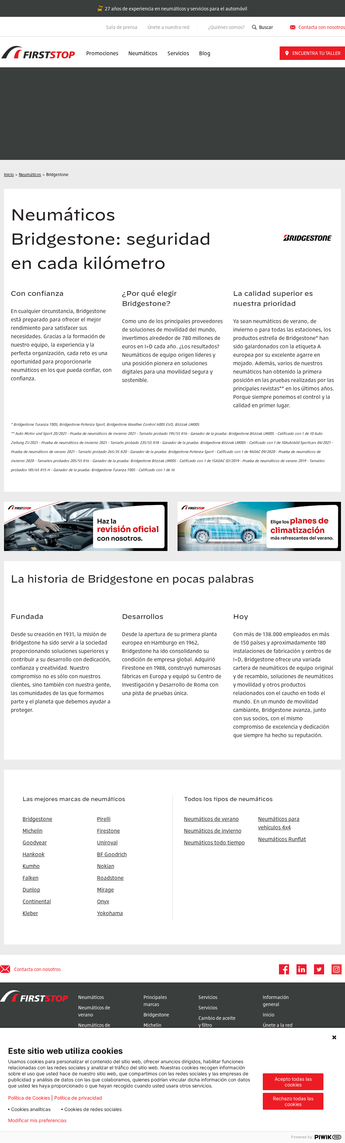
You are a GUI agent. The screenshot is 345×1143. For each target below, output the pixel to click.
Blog (204, 53)
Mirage (105, 889)
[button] (312, 53)
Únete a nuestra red (169, 27)
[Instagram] (336, 969)
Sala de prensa (121, 27)
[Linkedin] (301, 969)
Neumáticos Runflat (282, 839)
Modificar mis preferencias (37, 1120)
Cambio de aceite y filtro (217, 1021)
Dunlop (31, 889)
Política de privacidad (78, 1098)
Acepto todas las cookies (293, 1081)
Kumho (31, 866)
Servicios (178, 53)
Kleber (30, 913)
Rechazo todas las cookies (293, 1101)
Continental (37, 901)
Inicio (268, 1014)
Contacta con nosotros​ (322, 27)
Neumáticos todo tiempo (214, 842)
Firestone (108, 830)
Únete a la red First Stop (277, 1028)
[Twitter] (318, 969)
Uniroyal (107, 842)
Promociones (102, 53)
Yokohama (110, 913)
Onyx (103, 901)
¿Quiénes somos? (226, 27)
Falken (30, 877)
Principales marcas (155, 1000)
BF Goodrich (112, 854)
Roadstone (110, 877)
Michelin (152, 1025)
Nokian (105, 866)
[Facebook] (283, 969)
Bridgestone (156, 1014)
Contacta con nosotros (37, 969)
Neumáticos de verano (211, 819)
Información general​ (276, 1000)
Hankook (33, 854)
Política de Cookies (29, 1098)
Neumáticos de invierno (213, 830)
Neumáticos (142, 53)
